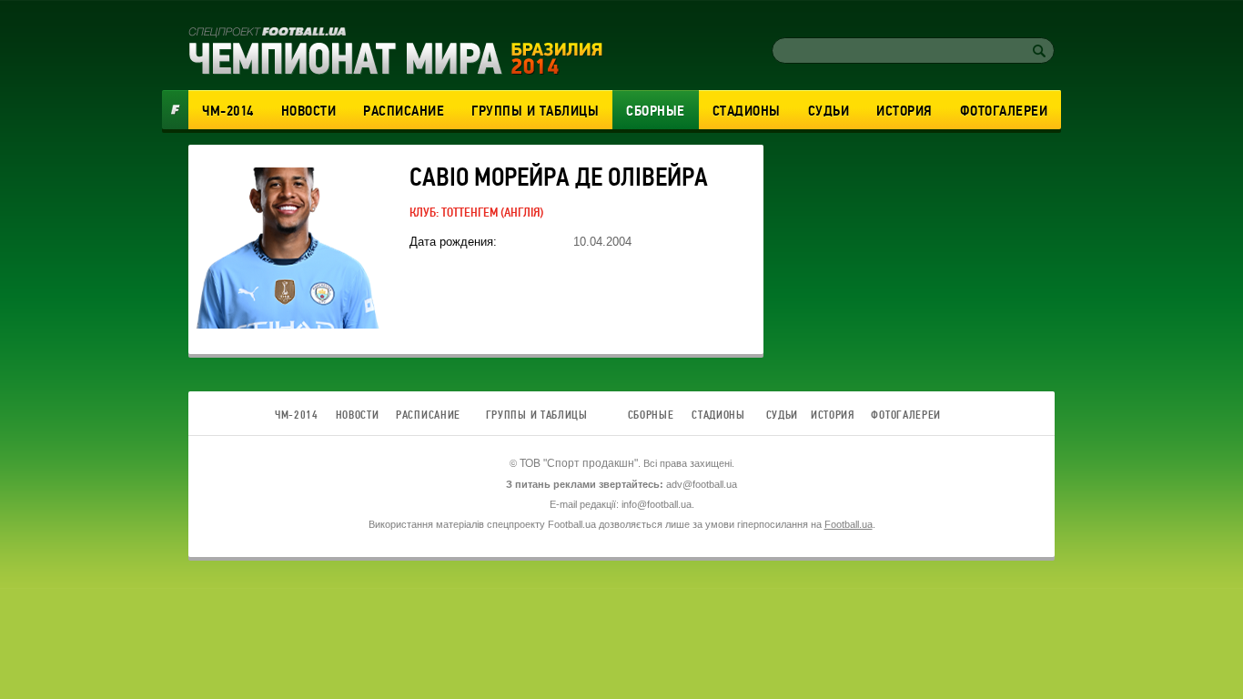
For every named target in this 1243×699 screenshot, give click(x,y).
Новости (309, 111)
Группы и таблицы (535, 111)
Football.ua (848, 524)
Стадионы (746, 111)
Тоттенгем (469, 212)
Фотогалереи (1004, 111)
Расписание (403, 111)
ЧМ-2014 (228, 111)
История (904, 111)
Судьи (829, 111)
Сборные (655, 111)
